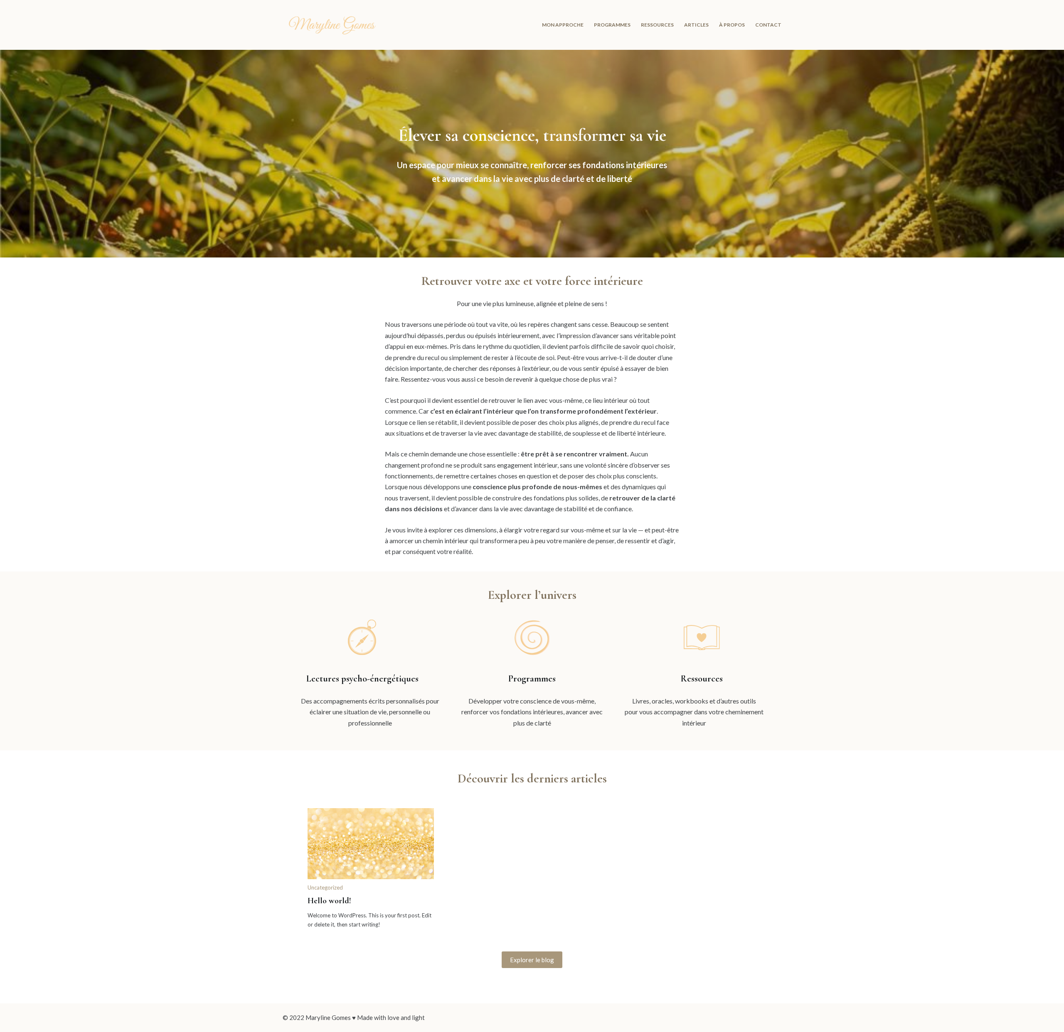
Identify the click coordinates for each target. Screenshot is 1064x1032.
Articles (696, 25)
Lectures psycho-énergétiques (362, 678)
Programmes (612, 25)
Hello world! (329, 901)
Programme (530, 678)
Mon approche (563, 25)
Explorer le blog (532, 959)
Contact (768, 25)
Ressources (657, 25)
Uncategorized (325, 887)
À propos (732, 25)
